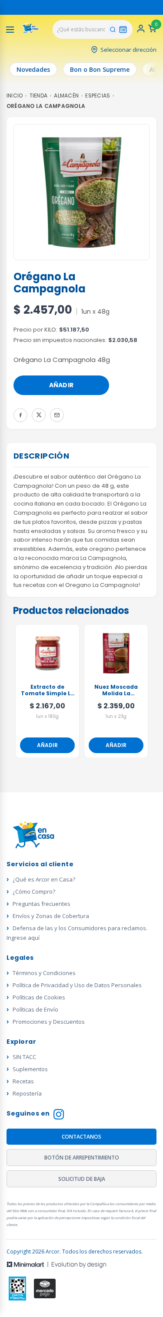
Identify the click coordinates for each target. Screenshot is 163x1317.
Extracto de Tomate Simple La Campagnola (47, 690)
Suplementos (30, 1069)
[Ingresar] (141, 31)
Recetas (23, 1081)
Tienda (38, 95)
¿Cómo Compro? (34, 891)
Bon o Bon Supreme (100, 69)
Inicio (15, 95)
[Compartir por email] (57, 415)
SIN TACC (24, 1057)
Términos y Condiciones (44, 973)
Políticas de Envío (35, 1009)
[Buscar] (112, 29)
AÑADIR (61, 385)
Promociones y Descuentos (49, 1021)
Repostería (27, 1093)
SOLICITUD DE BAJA (81, 1179)
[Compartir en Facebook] (20, 415)
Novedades (33, 69)
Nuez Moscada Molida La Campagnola (116, 690)
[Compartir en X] (39, 415)
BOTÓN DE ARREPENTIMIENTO (81, 1157)
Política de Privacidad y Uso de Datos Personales (77, 985)
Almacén (66, 95)
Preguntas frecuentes (41, 904)
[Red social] (18, 1288)
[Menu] (10, 29)
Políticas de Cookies (39, 997)
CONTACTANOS (81, 1136)
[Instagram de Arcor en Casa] (58, 1115)
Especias (97, 95)
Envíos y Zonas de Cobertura (51, 916)
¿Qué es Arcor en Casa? (44, 879)
